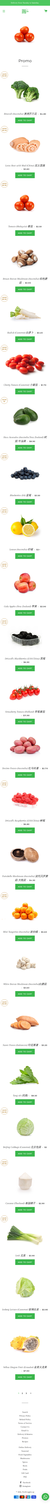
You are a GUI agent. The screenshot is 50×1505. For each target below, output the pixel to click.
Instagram (26, 1486)
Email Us (25, 1430)
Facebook (26, 1482)
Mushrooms (25, 1458)
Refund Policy (25, 1419)
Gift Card (25, 1473)
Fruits (25, 1469)
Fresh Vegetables (25, 1455)
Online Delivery (25, 1447)
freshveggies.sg (28, 1492)
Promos (25, 1438)
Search (25, 1412)
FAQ (25, 1477)
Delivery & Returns (25, 1434)
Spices (25, 1462)
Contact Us (25, 1427)
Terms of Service (25, 1423)
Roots (25, 1466)
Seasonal (25, 1451)
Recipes (25, 1441)
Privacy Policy (25, 1416)
